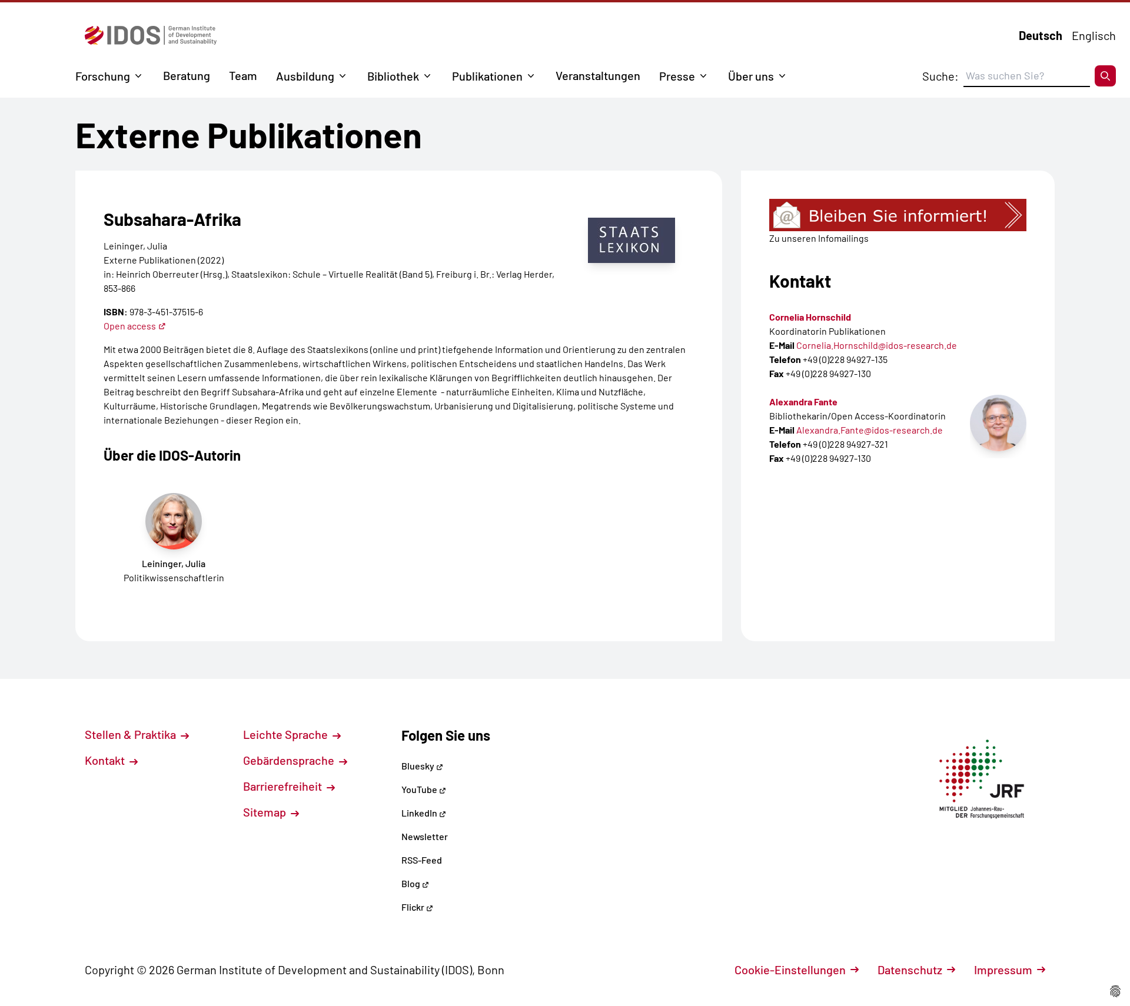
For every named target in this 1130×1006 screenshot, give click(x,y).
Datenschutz (910, 969)
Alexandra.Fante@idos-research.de (869, 429)
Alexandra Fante (803, 401)
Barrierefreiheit (283, 786)
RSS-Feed (421, 859)
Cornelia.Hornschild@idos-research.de (876, 345)
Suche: (940, 76)
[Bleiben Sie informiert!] (897, 215)
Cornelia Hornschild (810, 316)
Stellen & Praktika (131, 734)
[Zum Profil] (998, 423)
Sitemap (265, 812)
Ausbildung (305, 76)
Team (243, 75)
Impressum (1003, 969)
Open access (130, 325)
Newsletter (424, 836)
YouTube (420, 789)
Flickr (413, 906)
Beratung (186, 75)
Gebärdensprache (290, 760)
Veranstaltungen (598, 75)
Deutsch (1040, 35)
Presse (677, 76)
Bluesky (418, 765)
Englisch (1094, 35)
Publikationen (487, 76)
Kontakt (106, 760)
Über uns (751, 76)
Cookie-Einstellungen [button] (790, 969)
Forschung (102, 76)
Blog (411, 883)
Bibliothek (393, 76)
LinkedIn (420, 812)
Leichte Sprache (286, 734)
